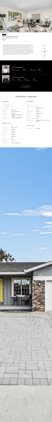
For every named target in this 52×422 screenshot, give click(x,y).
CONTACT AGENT (26, 86)
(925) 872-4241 (20, 80)
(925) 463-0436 (25, 70)
